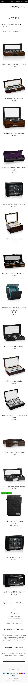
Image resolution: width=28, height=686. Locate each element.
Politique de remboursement (14, 623)
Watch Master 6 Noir (14, 557)
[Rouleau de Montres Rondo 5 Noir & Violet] (14, 151)
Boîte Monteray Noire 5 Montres (14, 487)
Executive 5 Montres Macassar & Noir (14, 273)
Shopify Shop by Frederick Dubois (14, 680)
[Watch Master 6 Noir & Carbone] (14, 188)
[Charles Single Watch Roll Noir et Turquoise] (14, 292)
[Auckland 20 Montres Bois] (14, 223)
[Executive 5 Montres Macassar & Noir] (14, 257)
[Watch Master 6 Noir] (14, 541)
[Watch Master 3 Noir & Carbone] (14, 576)
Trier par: (4, 31)
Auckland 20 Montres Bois (14, 239)
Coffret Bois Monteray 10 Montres (14, 133)
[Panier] (25, 7)
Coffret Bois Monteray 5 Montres (14, 64)
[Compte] (19, 7)
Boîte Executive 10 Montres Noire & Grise (14, 416)
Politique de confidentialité (14, 621)
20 (17, 603)
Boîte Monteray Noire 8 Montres (14, 452)
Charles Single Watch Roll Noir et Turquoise (14, 309)
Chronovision (16, 678)
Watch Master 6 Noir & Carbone (14, 204)
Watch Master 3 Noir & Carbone (14, 592)
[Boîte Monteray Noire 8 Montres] (14, 436)
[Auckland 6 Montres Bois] (14, 82)
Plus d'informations (22, 1)
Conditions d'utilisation (14, 619)
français (13, 669)
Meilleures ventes (13, 31)
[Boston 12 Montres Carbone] (14, 330)
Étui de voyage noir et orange (14, 521)
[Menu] (3, 7)
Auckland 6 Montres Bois (14, 99)
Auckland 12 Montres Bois (14, 381)
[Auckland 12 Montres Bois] (14, 365)
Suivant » (22, 603)
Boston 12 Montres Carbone (14, 346)
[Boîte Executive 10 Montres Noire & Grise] (14, 399)
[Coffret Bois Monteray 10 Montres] (14, 117)
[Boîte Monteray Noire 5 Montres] (14, 470)
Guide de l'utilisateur (14, 616)
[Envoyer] (23, 660)
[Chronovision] (14, 7)
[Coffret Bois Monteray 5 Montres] (14, 48)
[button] (22, 7)
